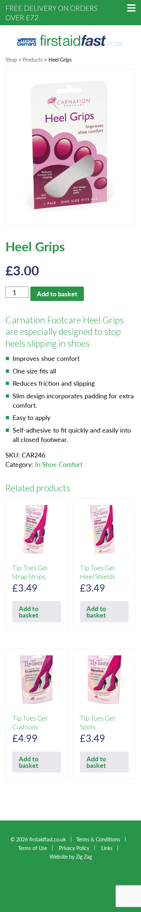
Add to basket (57, 293)
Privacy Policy (74, 847)
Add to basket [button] (28, 611)
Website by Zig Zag (71, 856)
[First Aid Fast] (70, 39)
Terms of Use (32, 847)
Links (106, 847)
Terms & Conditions (98, 839)
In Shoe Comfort (58, 464)
